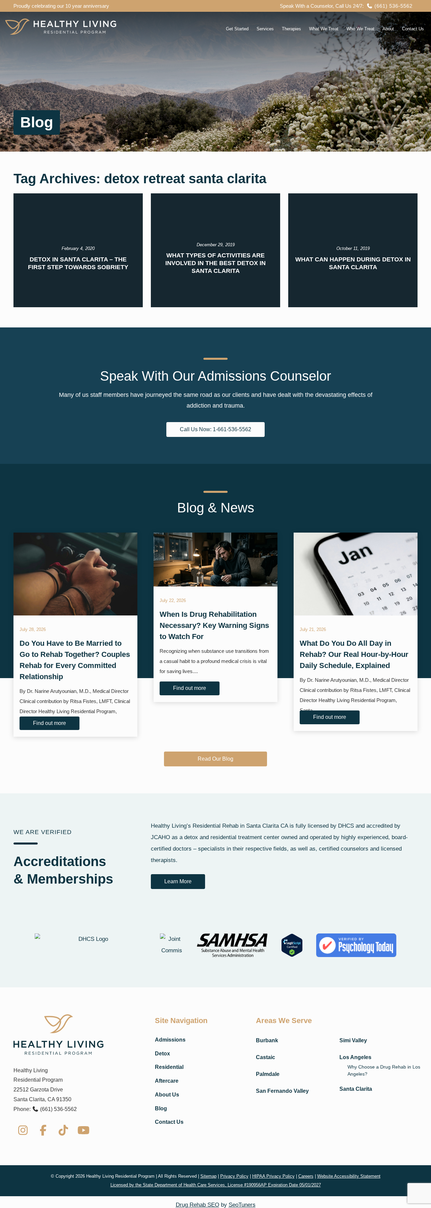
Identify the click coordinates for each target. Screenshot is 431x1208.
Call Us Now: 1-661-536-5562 (215, 429)
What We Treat (323, 28)
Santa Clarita (355, 1089)
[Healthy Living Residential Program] (60, 27)
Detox (162, 1053)
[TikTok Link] (63, 1130)
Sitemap (208, 1176)
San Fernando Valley (282, 1091)
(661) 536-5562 (392, 5)
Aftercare (166, 1081)
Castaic (265, 1057)
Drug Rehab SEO (197, 1205)
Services (265, 28)
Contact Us (413, 28)
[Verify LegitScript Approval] (292, 945)
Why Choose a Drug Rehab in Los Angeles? (383, 1070)
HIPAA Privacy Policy (273, 1176)
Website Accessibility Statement (348, 1176)
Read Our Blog (215, 759)
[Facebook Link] (43, 1130)
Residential (169, 1067)
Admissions (170, 1040)
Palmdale (267, 1074)
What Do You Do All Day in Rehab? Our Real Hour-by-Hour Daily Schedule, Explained (354, 654)
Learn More (178, 881)
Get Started (237, 28)
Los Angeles (355, 1057)
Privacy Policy (234, 1176)
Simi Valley (353, 1040)
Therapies (291, 28)
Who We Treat (360, 28)
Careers (305, 1176)
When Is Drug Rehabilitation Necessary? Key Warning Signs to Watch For (214, 625)
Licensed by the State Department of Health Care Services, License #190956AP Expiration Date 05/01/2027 (215, 1184)
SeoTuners (242, 1205)
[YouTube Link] (83, 1130)
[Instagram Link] (23, 1130)
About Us (167, 1095)
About (388, 28)
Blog (161, 1108)
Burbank (267, 1040)
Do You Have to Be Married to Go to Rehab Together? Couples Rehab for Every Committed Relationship (75, 660)
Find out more (49, 723)
